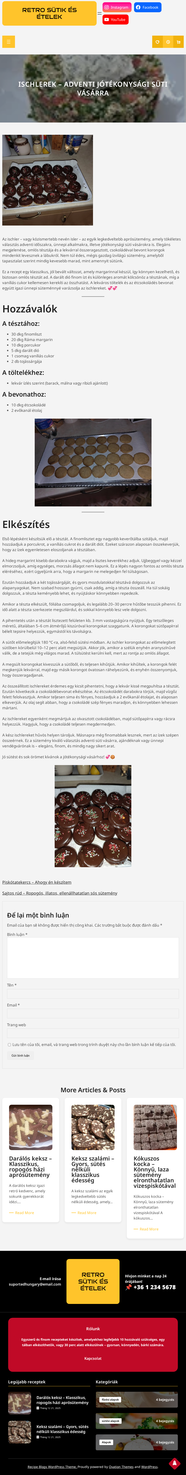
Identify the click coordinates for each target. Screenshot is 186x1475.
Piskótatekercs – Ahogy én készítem (36, 882)
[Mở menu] (100, 13)
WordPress (149, 1467)
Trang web (16, 1024)
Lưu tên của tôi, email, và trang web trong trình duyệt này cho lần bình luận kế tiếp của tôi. (94, 1044)
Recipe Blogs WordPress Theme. (53, 1467)
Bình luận (17, 934)
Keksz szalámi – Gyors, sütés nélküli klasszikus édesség (62, 1429)
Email (13, 1005)
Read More (25, 1212)
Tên (12, 985)
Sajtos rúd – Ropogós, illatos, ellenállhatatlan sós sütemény (59, 893)
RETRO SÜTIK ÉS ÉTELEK (49, 13)
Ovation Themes (121, 1467)
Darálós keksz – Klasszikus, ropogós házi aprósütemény (62, 1400)
